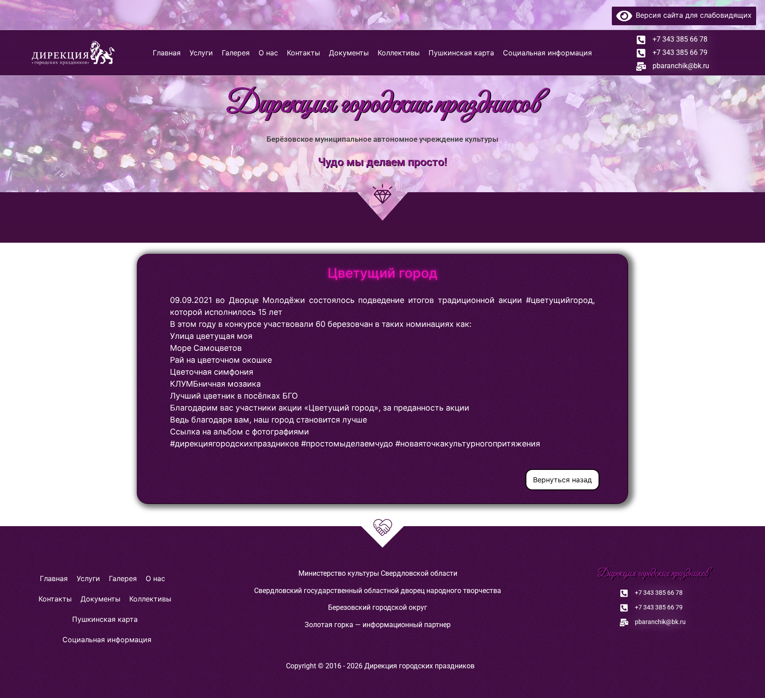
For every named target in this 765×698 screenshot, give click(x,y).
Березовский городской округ (377, 607)
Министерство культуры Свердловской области (377, 573)
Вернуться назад (562, 479)
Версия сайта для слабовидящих (692, 15)
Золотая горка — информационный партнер (378, 624)
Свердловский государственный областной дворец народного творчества (377, 590)
